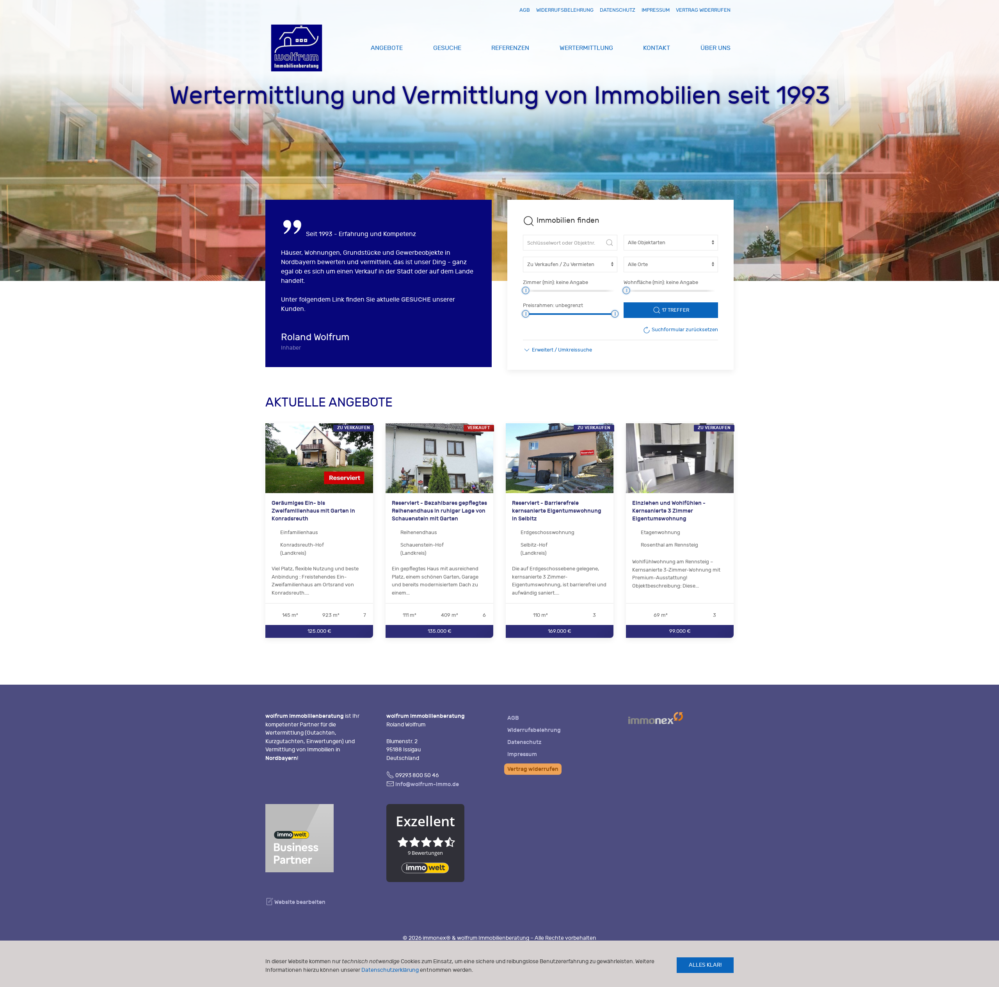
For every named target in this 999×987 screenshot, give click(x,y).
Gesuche (447, 47)
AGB (524, 10)
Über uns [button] (715, 47)
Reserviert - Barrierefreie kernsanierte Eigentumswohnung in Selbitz (556, 511)
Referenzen (510, 47)
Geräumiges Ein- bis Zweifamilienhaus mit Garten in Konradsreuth (313, 511)
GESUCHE (416, 299)
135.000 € (440, 631)
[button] (557, 350)
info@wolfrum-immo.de (427, 784)
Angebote (387, 47)
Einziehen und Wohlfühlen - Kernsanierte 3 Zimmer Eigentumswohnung (669, 511)
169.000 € (559, 631)
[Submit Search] (609, 242)
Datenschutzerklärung (390, 970)
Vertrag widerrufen (703, 10)
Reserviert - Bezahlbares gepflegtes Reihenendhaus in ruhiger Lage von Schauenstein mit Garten (439, 511)
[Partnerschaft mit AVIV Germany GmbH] (299, 837)
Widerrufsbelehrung (565, 10)
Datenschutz (617, 10)
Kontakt (656, 47)
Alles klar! (705, 965)
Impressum (656, 10)
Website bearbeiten (299, 902)
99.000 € (680, 631)
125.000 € (319, 631)
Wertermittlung (586, 47)
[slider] (525, 290)
